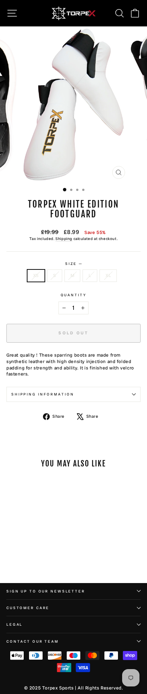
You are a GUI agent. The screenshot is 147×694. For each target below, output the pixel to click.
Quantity (74, 294)
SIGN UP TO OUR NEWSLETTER (45, 591)
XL (108, 275)
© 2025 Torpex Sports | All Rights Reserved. (73, 688)
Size (73, 263)
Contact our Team (32, 641)
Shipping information (42, 394)
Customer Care (27, 607)
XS (36, 275)
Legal (14, 624)
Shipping (63, 238)
